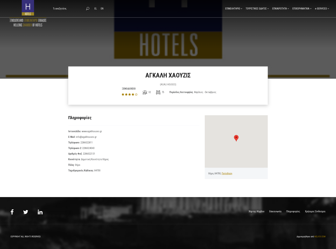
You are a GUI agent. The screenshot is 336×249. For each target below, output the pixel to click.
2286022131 (89, 153)
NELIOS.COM (320, 236)
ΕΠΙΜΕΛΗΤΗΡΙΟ (232, 8)
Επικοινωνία (275, 211)
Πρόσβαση (227, 173)
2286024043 (88, 148)
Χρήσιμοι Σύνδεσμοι (315, 211)
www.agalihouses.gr (92, 131)
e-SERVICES (321, 8)
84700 (97, 170)
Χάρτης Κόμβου (256, 211)
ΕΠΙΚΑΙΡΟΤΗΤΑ (279, 8)
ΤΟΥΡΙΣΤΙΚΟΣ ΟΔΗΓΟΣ (256, 8)
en (102, 8)
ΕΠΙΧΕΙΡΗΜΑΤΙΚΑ (300, 8)
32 (149, 92)
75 (162, 92)
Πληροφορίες (293, 211)
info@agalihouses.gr (86, 137)
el (95, 8)
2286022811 (86, 142)
